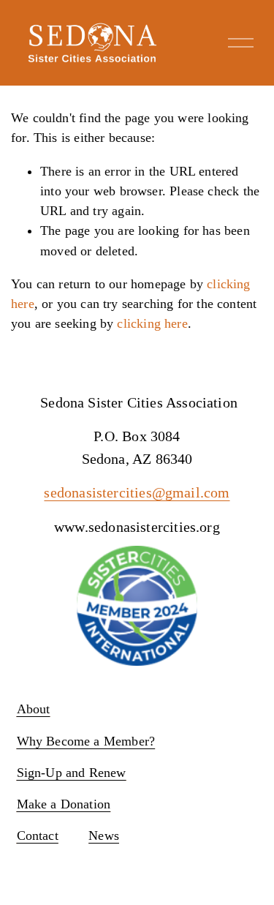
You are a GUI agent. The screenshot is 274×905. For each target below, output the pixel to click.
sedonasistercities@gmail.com (136, 492)
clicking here (152, 323)
